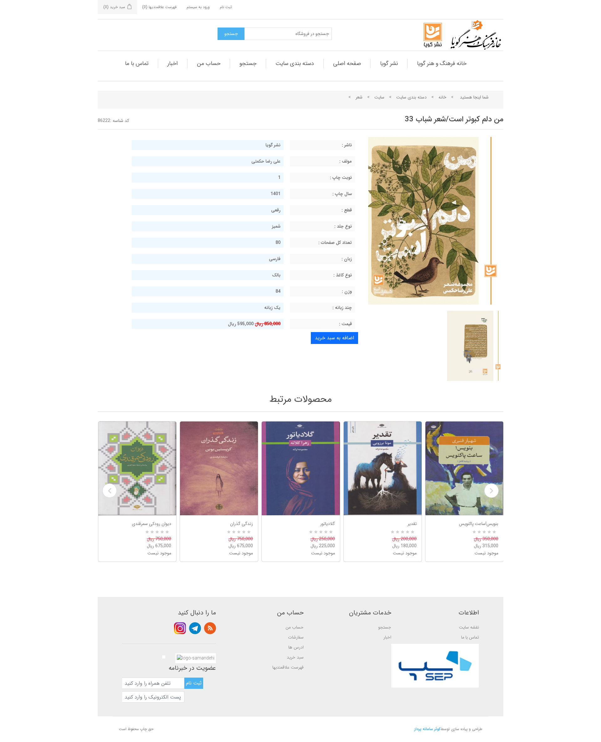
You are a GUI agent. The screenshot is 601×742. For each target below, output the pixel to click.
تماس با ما (136, 63)
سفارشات (296, 637)
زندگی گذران (241, 523)
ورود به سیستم (198, 7)
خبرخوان (210, 628)
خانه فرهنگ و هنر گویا (441, 63)
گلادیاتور (327, 523)
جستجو (247, 63)
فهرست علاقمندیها (288, 667)
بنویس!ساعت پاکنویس (478, 523)
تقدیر (412, 523)
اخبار (172, 63)
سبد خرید (295, 657)
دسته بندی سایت (294, 63)
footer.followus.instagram (180, 628)
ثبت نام (226, 7)
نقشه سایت (469, 627)
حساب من (208, 63)
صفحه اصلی (347, 63)
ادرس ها (296, 647)
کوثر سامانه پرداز (427, 729)
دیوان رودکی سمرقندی (151, 523)
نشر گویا (389, 63)
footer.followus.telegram (195, 628)
